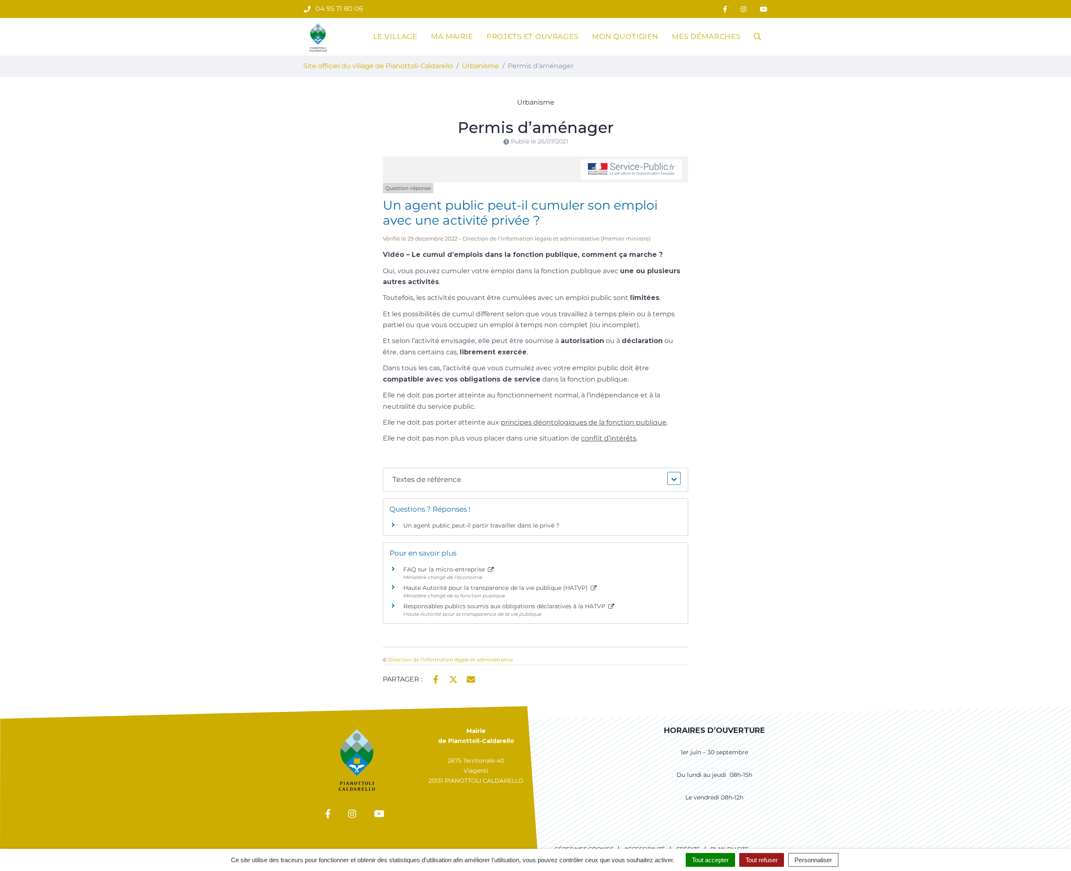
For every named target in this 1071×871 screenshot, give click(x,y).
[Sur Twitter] (453, 679)
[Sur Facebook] (435, 679)
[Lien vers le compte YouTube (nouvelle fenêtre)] (763, 9)
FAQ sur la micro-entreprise (445, 569)
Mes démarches (706, 36)
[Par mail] (471, 679)
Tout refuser (762, 859)
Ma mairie (452, 36)
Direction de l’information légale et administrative (450, 659)
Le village (395, 36)
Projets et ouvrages (533, 36)
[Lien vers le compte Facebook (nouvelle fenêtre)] (725, 9)
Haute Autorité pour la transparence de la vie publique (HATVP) (496, 588)
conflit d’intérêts (608, 438)
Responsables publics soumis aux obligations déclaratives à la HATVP (505, 606)
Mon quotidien (625, 36)
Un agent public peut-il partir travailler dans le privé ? (481, 525)
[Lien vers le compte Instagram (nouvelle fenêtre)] (743, 9)
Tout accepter (710, 859)
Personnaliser (813, 859)
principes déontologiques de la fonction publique (583, 422)
